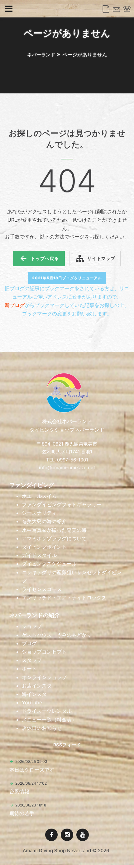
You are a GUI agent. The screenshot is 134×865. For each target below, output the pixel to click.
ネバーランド (41, 55)
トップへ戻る (45, 258)
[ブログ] (106, 9)
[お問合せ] (116, 9)
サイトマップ (101, 258)
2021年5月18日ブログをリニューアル (67, 278)
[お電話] (127, 9)
